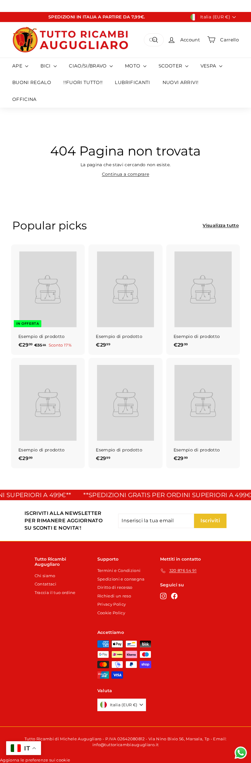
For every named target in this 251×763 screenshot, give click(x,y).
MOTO (133, 66)
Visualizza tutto (221, 225)
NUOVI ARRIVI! (181, 82)
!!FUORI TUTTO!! (83, 82)
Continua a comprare (125, 174)
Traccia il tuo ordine (55, 592)
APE (18, 66)
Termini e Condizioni (119, 570)
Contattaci (46, 583)
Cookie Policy (111, 612)
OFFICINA (24, 99)
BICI (46, 66)
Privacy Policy (111, 604)
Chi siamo (45, 575)
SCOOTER (171, 66)
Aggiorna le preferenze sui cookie (35, 759)
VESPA (209, 66)
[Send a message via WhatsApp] (241, 753)
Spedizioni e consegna (121, 579)
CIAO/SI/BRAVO (88, 66)
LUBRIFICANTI (132, 82)
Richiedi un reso (114, 595)
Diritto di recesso (115, 587)
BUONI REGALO (31, 82)
